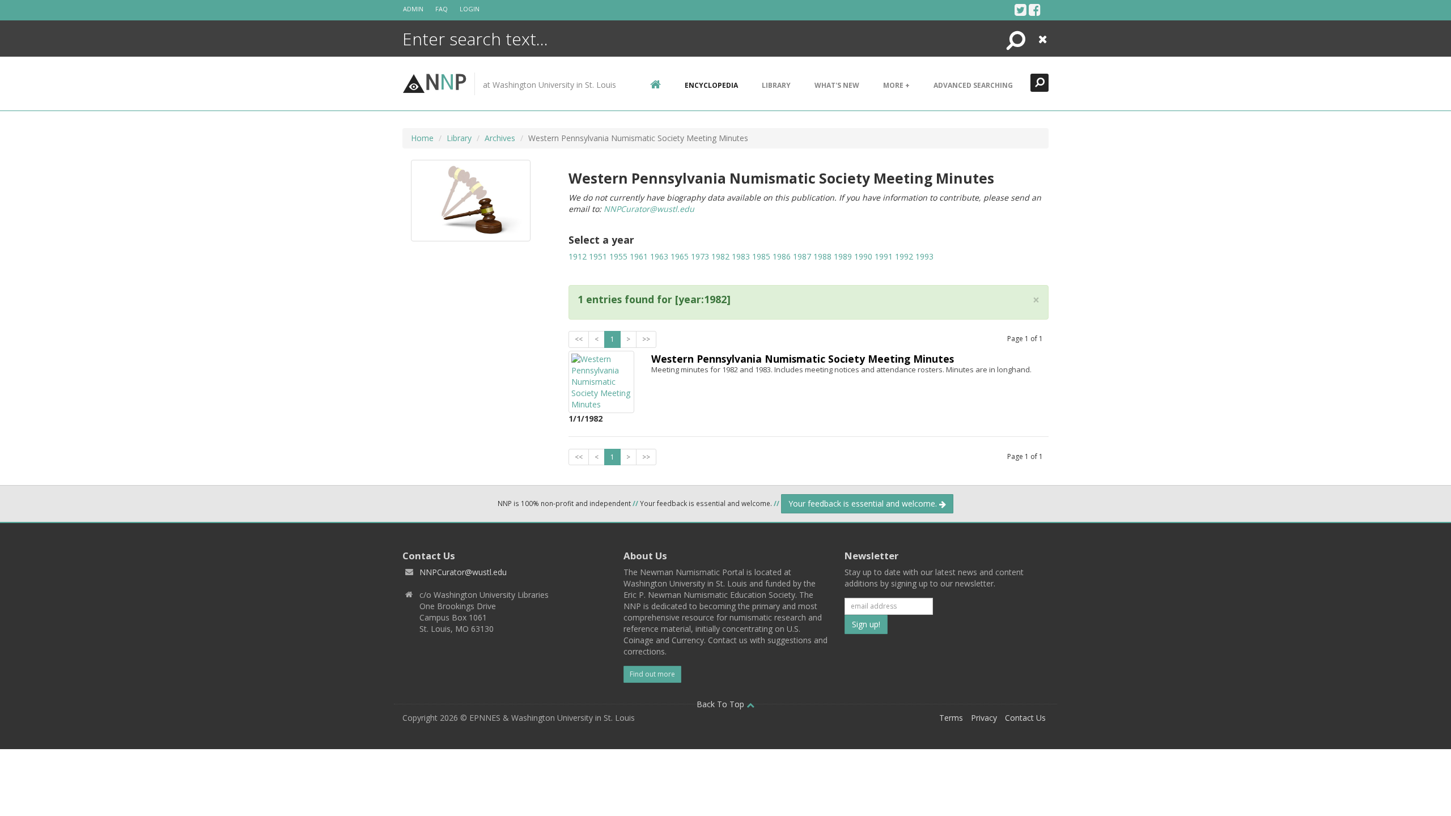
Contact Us (1025, 717)
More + (896, 85)
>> (646, 339)
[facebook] (1035, 9)
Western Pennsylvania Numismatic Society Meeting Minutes (802, 359)
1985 (761, 256)
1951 (598, 256)
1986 (782, 256)
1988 (822, 256)
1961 (639, 256)
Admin (413, 9)
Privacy (984, 717)
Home (422, 138)
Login (470, 9)
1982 (720, 256)
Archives (500, 138)
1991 (884, 256)
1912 (577, 256)
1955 (618, 256)
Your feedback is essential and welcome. (863, 503)
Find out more (652, 674)
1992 (904, 256)
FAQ (441, 9)
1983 (741, 256)
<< (579, 339)
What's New (836, 85)
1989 (843, 256)
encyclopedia (711, 85)
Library (776, 85)
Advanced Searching (973, 85)
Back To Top (721, 704)
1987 (802, 256)
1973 (700, 256)
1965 (680, 256)
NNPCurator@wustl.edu (649, 208)
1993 (924, 256)
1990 (863, 256)
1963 (659, 256)
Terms (951, 717)
